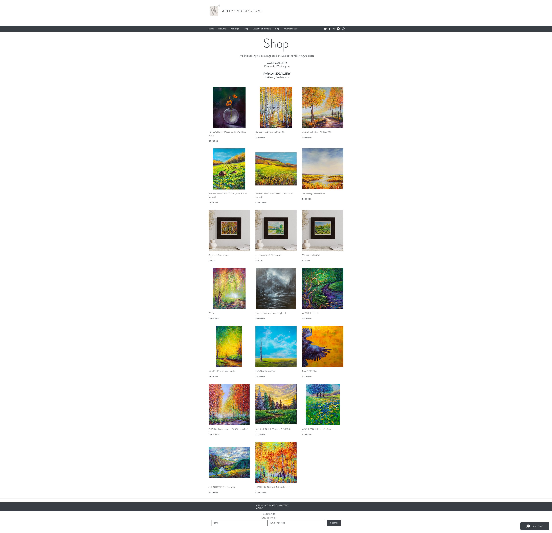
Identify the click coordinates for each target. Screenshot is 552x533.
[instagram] (333, 28)
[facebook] (329, 28)
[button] (343, 28)
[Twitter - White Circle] (338, 28)
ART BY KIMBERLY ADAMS (242, 11)
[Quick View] (229, 107)
